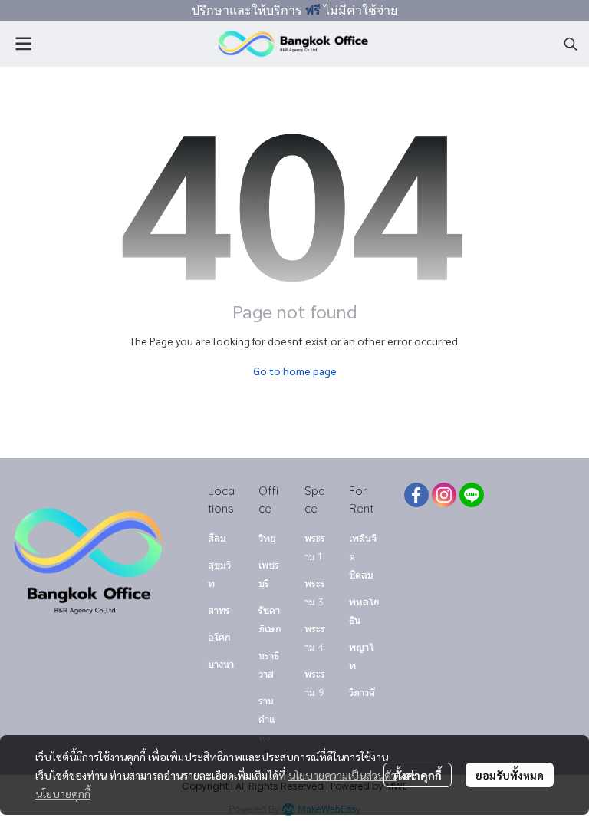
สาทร (219, 610)
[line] (471, 495)
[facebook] (416, 495)
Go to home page (295, 371)
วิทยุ (267, 538)
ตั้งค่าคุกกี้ (417, 775)
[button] (570, 43)
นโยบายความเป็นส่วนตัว (342, 775)
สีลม (217, 538)
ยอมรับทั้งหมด (509, 775)
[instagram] (444, 495)
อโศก (219, 637)
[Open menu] (23, 43)
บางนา (221, 664)
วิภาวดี (362, 692)
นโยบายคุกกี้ (62, 793)
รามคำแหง (266, 719)
